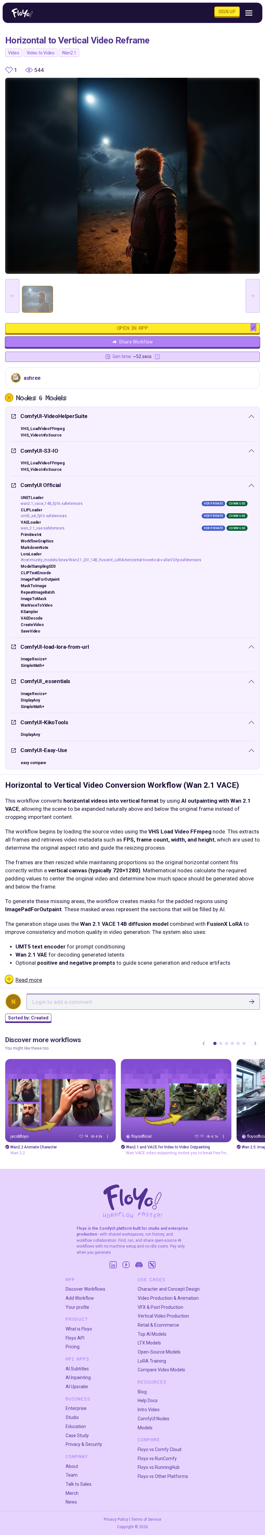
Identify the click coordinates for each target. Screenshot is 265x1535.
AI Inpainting (78, 1377)
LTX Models (149, 1342)
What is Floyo (79, 1328)
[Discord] (139, 1265)
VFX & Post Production (160, 1307)
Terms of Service (146, 1519)
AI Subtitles (77, 1368)
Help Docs (148, 1400)
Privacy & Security (84, 1444)
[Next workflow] (255, 1043)
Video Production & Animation (168, 1298)
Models (145, 1427)
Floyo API (75, 1338)
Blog (142, 1391)
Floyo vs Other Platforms (163, 1476)
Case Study (77, 1435)
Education (76, 1426)
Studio (72, 1417)
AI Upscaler (77, 1386)
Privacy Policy (116, 1519)
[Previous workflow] (203, 1043)
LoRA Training (152, 1361)
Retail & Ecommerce (158, 1325)
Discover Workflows (85, 1289)
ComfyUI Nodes (153, 1418)
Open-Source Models (159, 1352)
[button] (215, 1043)
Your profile (77, 1307)
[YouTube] (126, 1265)
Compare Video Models (161, 1369)
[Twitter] (152, 1265)
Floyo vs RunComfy (157, 1458)
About (72, 1466)
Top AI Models (152, 1334)
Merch (72, 1493)
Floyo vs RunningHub (159, 1467)
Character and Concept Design (169, 1289)
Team (72, 1475)
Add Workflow (80, 1298)
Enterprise (76, 1408)
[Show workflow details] (108, 1136)
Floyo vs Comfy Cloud (159, 1449)
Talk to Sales (78, 1484)
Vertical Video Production (163, 1316)
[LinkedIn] (113, 1265)
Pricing (73, 1346)
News (71, 1502)
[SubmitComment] (251, 1001)
